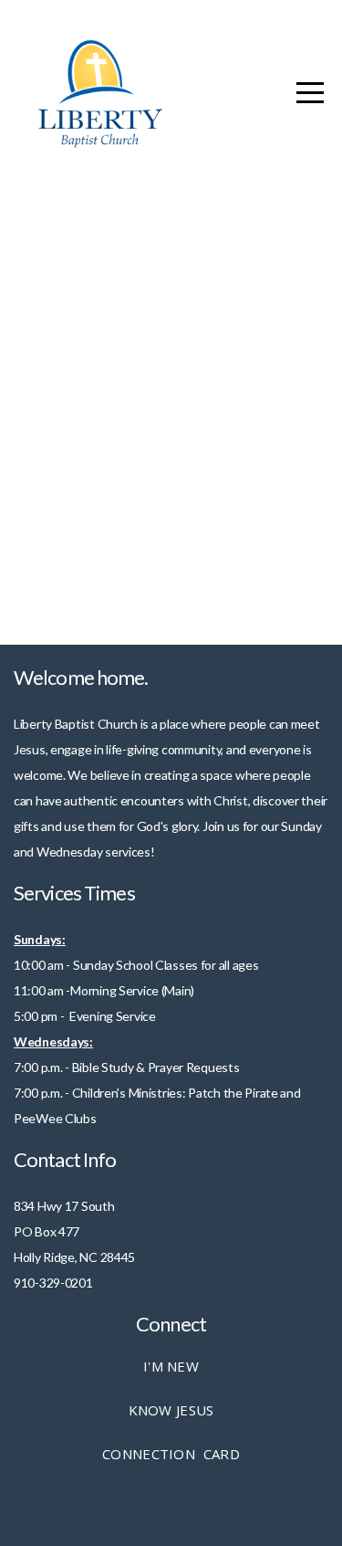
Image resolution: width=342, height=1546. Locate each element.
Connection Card (171, 1454)
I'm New (171, 1366)
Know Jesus (171, 1410)
